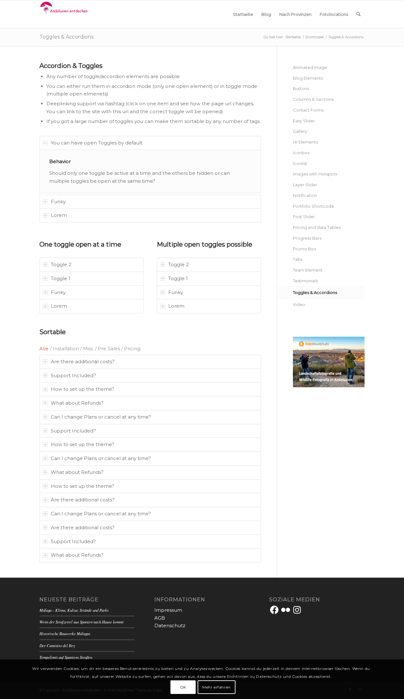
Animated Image (310, 67)
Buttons (301, 88)
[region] (150, 171)
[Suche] (358, 14)
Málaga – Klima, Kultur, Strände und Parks (74, 610)
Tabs (297, 259)
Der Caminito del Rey (57, 645)
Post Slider (304, 216)
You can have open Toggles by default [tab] (96, 143)
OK (183, 686)
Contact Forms (308, 110)
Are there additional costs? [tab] (83, 362)
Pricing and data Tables (317, 227)
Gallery (300, 131)
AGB (159, 618)
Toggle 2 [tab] (61, 264)
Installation (66, 349)
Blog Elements (308, 78)
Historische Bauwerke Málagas (64, 633)
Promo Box (304, 248)
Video (299, 304)
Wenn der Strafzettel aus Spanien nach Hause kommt (81, 621)
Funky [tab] (58, 202)
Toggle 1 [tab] (60, 278)
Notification (305, 195)
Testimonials (305, 280)
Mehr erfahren (216, 686)
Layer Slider (305, 184)
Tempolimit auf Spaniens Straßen (65, 657)
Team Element (308, 270)
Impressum (168, 610)
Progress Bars (307, 238)
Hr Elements (305, 141)
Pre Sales (109, 349)
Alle (44, 349)
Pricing (132, 349)
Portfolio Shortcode (313, 206)
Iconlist (300, 163)
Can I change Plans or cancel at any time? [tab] (101, 417)
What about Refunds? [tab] (77, 403)
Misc (88, 349)
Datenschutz (169, 625)
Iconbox (301, 152)
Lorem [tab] (59, 215)
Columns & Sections (313, 99)
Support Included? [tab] (73, 375)
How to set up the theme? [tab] (82, 389)
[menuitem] (243, 14)
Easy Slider (304, 120)
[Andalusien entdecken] (64, 14)
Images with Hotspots (315, 173)
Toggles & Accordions (66, 37)
